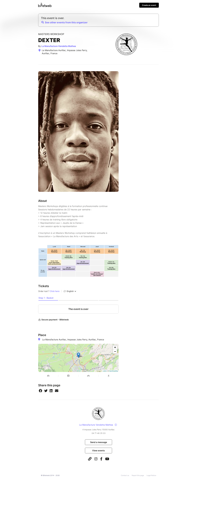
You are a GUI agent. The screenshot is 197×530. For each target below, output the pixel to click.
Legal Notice (151, 475)
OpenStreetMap (113, 371)
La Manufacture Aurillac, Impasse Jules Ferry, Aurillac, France (73, 339)
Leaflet (105, 371)
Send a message (98, 442)
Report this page (138, 475)
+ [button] (115, 347)
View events (98, 450)
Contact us (125, 475)
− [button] (115, 351)
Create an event (149, 5)
